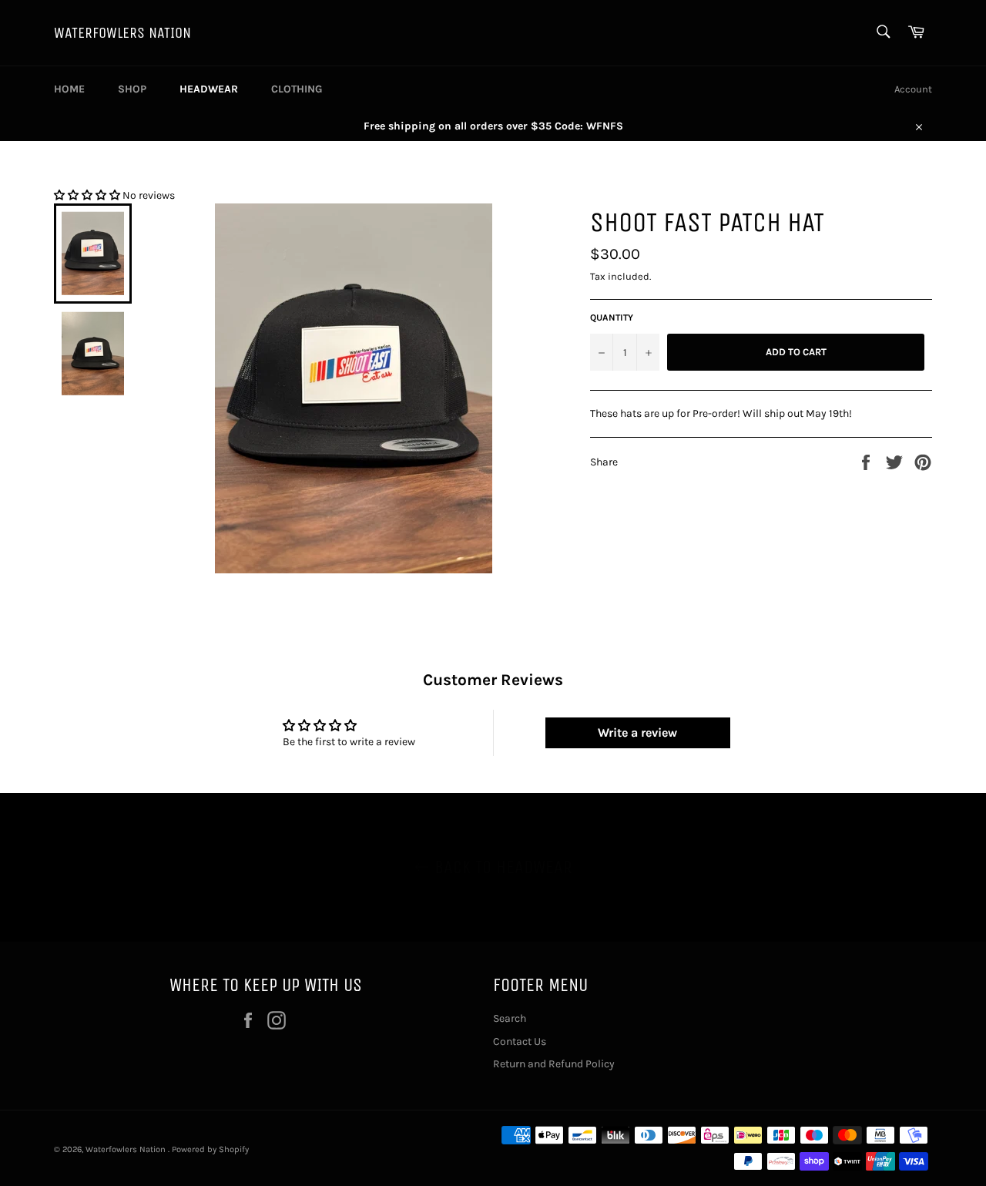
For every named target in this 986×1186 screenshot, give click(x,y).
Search (509, 1018)
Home (69, 89)
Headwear (208, 89)
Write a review (637, 732)
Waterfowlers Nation (122, 33)
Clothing (296, 89)
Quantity (611, 317)
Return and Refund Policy (554, 1063)
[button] (87, 195)
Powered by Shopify (210, 1149)
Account (913, 89)
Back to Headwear (501, 867)
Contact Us (519, 1041)
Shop (132, 89)
